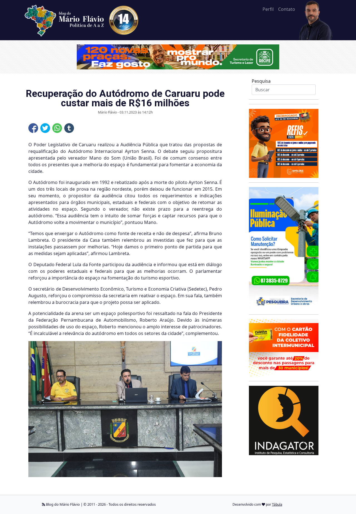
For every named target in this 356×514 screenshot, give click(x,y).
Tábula (277, 504)
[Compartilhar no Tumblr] (69, 128)
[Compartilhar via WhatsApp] (57, 128)
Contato (286, 9)
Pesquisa (261, 81)
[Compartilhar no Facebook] (33, 128)
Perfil (268, 9)
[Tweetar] (45, 128)
